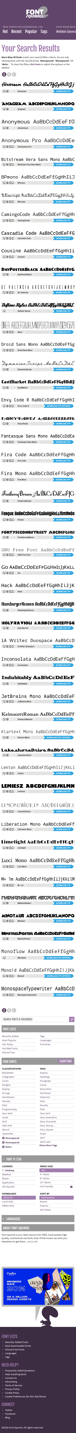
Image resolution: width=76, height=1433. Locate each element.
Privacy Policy (12, 1389)
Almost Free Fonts (14, 1349)
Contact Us (11, 1378)
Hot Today (7, 1044)
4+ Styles (44, 1174)
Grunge (6, 1093)
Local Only (7, 1201)
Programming (9, 1109)
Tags (43, 31)
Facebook (10, 1414)
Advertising (11, 1381)
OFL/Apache (8, 1186)
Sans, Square (46, 1129)
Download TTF (63, 91)
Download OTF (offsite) (58, 737)
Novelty (6, 1101)
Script (5, 1117)
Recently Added (10, 1036)
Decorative (45, 1089)
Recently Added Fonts (16, 1342)
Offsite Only (8, 1205)
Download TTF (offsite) (58, 406)
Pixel (4, 1105)
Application (8, 1182)
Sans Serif (7, 1113)
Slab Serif (7, 1125)
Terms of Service (13, 1385)
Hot (5, 31)
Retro (7, 1147)
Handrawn (45, 1093)
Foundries (45, 1044)
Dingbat (6, 1085)
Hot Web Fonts (10, 1048)
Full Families (46, 1186)
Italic (42, 1101)
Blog (7, 1417)
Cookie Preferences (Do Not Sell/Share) (25, 1396)
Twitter (8, 1410)
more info (32, 1241)
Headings (45, 1077)
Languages (45, 1040)
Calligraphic (8, 1077)
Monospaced (10, 1138)
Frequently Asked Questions (20, 1370)
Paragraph (45, 1081)
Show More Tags (48, 1145)
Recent (16, 31)
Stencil (5, 1129)
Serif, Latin (45, 1142)
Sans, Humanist (48, 1121)
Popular (31, 31)
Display (6, 1089)
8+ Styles (44, 1178)
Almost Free (8, 1052)
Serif (4, 1121)
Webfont (6, 1174)
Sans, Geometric (48, 1117)
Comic (5, 1081)
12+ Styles (45, 1182)
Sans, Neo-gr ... (47, 1125)
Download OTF (63, 202)
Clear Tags (66, 1061)
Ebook (5, 1178)
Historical (45, 1097)
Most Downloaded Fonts (18, 1346)
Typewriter (7, 1133)
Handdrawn (8, 1097)
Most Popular (9, 1040)
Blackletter (8, 1072)
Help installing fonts (15, 1374)
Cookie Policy (12, 1393)
